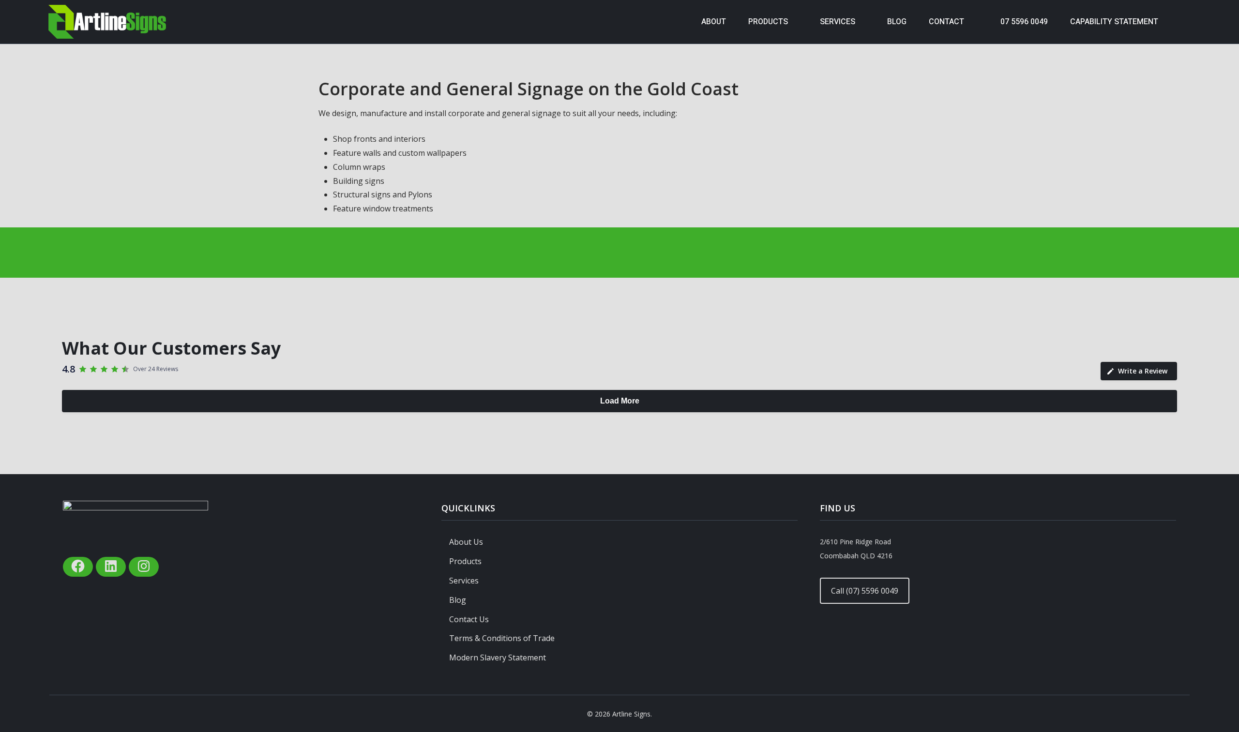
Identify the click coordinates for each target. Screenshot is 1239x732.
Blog (457, 600)
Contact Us (469, 619)
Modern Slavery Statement (497, 657)
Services (464, 580)
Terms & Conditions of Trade (502, 638)
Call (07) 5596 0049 (864, 590)
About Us (466, 542)
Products (465, 561)
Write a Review (1142, 370)
